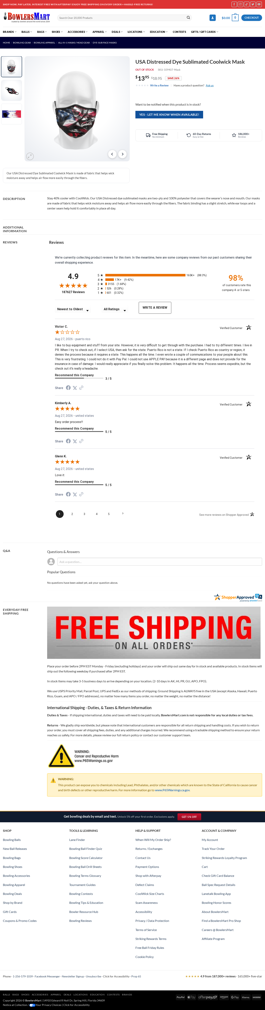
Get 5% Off (191, 817)
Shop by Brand (12, 902)
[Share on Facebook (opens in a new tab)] (68, 388)
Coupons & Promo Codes (20, 920)
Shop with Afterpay (148, 875)
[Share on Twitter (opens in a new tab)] (75, 388)
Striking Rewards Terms (150, 939)
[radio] (157, 275)
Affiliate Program (213, 939)
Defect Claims (144, 885)
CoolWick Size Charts (149, 893)
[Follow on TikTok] (246, 4)
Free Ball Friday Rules (149, 947)
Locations (135, 31)
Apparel (98, 31)
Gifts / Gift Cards (203, 31)
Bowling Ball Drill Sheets (85, 866)
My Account (210, 840)
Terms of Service (146, 930)
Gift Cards (10, 912)
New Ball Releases (15, 848)
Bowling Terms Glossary (85, 875)
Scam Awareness (146, 902)
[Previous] (112, 154)
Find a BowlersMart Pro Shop (221, 920)
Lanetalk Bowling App (216, 893)
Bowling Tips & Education (86, 902)
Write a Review (159, 85)
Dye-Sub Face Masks (105, 42)
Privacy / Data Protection (152, 920)
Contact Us (143, 858)
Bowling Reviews (80, 920)
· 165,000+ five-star (223, 976)
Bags (40, 31)
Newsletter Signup (73, 976)
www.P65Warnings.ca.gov (172, 790)
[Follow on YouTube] (259, 4)
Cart (205, 866)
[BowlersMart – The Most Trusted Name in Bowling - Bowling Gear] (27, 17)
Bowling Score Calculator (86, 858)
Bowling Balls (12, 840)
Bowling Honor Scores (216, 902)
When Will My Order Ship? (153, 840)
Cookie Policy (144, 957)
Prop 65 (136, 976)
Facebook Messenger (47, 976)
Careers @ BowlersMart (218, 930)
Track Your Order (213, 848)
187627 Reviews (77, 292)
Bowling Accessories (16, 875)
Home (6, 42)
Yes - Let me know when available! (169, 114)
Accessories (76, 31)
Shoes (56, 31)
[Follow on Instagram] (240, 4)
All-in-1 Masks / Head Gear (74, 42)
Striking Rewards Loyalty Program (224, 858)
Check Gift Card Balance (218, 875)
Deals (116, 31)
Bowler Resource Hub (83, 912)
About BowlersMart (215, 912)
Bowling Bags (12, 858)
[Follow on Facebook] (234, 4)
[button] (213, 18)
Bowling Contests (81, 893)
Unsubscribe (93, 976)
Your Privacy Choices (48, 1005)
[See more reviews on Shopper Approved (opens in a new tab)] (81, 388)
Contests (179, 31)
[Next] (122, 154)
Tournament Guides (82, 885)
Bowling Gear (22, 42)
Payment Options (147, 866)
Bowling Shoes (12, 866)
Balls (25, 31)
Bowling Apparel (44, 42)
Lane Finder (77, 840)
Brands (8, 31)
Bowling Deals (12, 893)
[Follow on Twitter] (253, 4)
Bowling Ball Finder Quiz (85, 848)
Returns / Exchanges (149, 848)
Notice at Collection (15, 1005)
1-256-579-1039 (23, 976)
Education (157, 31)
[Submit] (188, 18)
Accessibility (143, 912)
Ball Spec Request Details (218, 885)
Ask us (210, 85)
